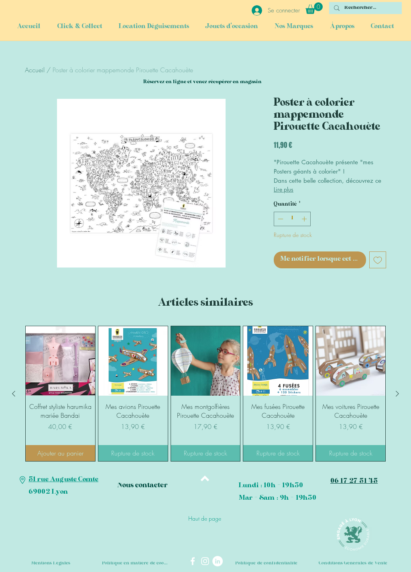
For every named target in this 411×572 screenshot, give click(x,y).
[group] (205, 393)
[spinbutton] (292, 219)
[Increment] (305, 219)
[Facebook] (192, 561)
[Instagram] (205, 561)
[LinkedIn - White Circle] (217, 561)
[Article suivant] (397, 393)
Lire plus (283, 189)
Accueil (35, 69)
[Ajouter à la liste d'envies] (377, 259)
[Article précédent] (13, 393)
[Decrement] (280, 219)
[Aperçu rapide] (60, 361)
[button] (314, 8)
